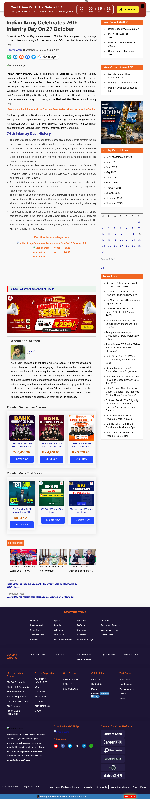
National (34, 620)
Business (81, 620)
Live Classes (125, 684)
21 (127, 239)
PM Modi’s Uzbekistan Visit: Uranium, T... (51, 568)
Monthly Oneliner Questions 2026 (122, 89)
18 (109, 239)
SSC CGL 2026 (70, 689)
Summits (81, 630)
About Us (95, 679)
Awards (57, 625)
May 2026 (111, 172)
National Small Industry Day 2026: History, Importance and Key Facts (121, 324)
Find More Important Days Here (51, 237)
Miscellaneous (108, 635)
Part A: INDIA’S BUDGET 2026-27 (121, 36)
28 (127, 245)
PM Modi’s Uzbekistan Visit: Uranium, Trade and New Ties (121, 293)
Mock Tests (124, 679)
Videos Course (126, 689)
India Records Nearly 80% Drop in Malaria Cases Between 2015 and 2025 (122, 380)
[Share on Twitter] (33, 57)
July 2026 (111, 162)
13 (121, 233)
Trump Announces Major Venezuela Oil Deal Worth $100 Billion (122, 335)
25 (109, 245)
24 (103, 245)
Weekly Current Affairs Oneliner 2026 (119, 76)
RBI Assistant (13, 706)
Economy (81, 635)
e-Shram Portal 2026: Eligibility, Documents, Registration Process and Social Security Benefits (122, 405)
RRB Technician (71, 679)
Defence (81, 625)
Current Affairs (84, 654)
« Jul (103, 268)
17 (103, 239)
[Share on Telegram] (15, 57)
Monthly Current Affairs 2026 (123, 82)
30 (139, 245)
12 (115, 233)
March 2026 (112, 182)
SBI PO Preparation (16, 682)
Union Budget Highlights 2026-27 (121, 53)
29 (133, 245)
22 (133, 239)
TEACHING (40, 696)
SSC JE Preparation (17, 696)
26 (115, 245)
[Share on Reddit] (21, 57)
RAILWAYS (40, 691)
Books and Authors (63, 639)
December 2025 (114, 198)
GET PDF (130, 796)
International (36, 625)
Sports (57, 620)
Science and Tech (109, 630)
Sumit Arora (15, 49)
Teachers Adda (37, 654)
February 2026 (113, 188)
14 (127, 233)
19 (115, 239)
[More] (86, 2)
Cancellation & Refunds (95, 787)
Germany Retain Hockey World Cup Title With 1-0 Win (122, 285)
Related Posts (15, 543)
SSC (37, 687)
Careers (100, 695)
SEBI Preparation (15, 691)
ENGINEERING (42, 706)
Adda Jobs (59, 654)
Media (94, 689)
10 (103, 233)
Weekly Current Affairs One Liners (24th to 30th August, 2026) (120, 312)
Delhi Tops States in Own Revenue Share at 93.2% (119, 417)
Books (122, 698)
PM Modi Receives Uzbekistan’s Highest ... (81, 568)
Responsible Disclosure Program (64, 787)
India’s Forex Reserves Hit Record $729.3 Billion (119, 434)
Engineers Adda (108, 654)
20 (121, 239)
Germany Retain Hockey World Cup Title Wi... (22, 568)
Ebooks (123, 694)
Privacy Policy (139, 787)
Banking (34, 639)
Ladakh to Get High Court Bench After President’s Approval (123, 426)
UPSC (38, 711)
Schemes (58, 630)
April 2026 (111, 177)
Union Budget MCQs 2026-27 (123, 29)
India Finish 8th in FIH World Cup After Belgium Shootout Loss (120, 359)
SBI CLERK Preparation (18, 687)
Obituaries (106, 620)
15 (133, 233)
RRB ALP (67, 684)
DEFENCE (40, 701)
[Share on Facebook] (27, 57)
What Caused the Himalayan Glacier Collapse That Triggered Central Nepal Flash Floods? (122, 391)
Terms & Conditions (119, 787)
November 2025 (114, 203)
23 (139, 239)
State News (35, 630)
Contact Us (96, 684)
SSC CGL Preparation (17, 701)
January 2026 (113, 193)
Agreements (60, 635)
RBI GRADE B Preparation (14, 712)
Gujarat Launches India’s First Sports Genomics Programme (121, 370)
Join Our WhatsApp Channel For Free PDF (33, 289)
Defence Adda (84, 659)
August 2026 (120, 157)
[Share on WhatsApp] (9, 57)
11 (109, 233)
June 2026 (111, 167)
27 (121, 245)
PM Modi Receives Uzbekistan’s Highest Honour (123, 302)
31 (103, 251)
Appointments (37, 635)
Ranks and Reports (110, 625)
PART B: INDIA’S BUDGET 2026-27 (122, 44)
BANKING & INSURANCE (41, 680)
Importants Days (85, 639)
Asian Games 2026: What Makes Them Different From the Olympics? (123, 347)
